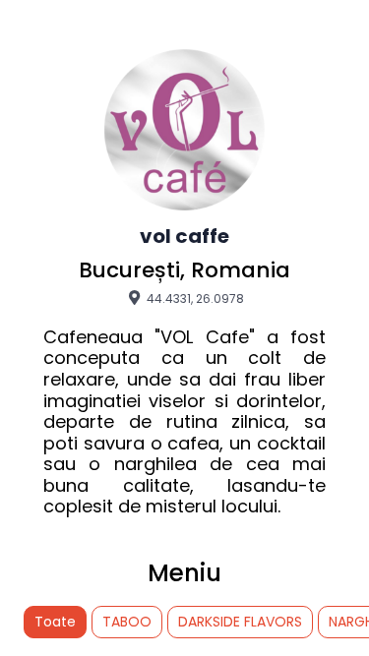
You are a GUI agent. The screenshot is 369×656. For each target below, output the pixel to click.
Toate (55, 621)
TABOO (127, 621)
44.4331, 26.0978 (194, 298)
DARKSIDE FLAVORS (240, 621)
